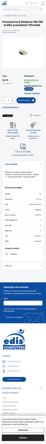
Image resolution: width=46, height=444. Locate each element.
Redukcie (13, 254)
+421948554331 (13, 366)
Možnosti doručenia (32, 93)
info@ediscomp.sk (14, 361)
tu (26, 424)
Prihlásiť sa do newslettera (14, 317)
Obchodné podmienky (10, 402)
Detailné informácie (10, 107)
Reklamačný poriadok (10, 409)
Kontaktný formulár (14, 379)
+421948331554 (13, 371)
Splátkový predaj (8, 413)
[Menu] (43, 3)
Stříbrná (38, 210)
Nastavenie (23, 430)
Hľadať (40, 9)
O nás (4, 398)
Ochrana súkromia (9, 406)
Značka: (9, 32)
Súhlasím (23, 438)
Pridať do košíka (24, 100)
